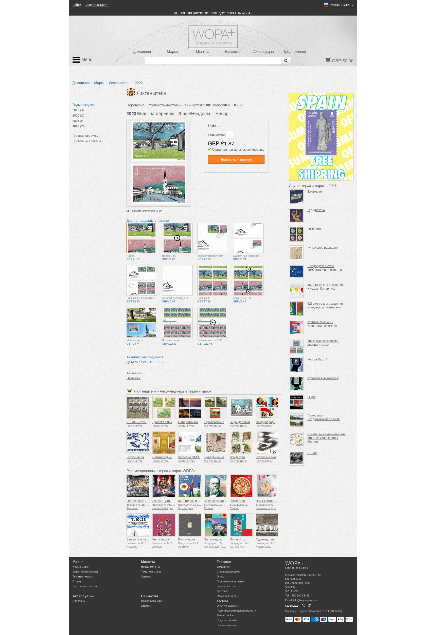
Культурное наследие (219, 457)
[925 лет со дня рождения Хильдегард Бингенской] (296, 309)
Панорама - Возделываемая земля (323, 417)
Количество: (216, 135)
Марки (172, 52)
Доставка (222, 591)
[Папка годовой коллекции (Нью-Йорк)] (215, 525)
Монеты (203, 52)
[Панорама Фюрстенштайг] (190, 407)
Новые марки (80, 566)
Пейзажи (133, 377)
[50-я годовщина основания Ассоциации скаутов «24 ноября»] (190, 486)
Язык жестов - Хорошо (271, 500)
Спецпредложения (228, 571)
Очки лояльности (227, 605)
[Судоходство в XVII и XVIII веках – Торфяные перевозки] (267, 525)
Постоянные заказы (84, 586)
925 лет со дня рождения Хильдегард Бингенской (325, 305)
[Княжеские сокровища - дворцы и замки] (296, 346)
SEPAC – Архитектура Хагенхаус (149, 422)
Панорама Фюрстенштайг (196, 422)
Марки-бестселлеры (85, 571)
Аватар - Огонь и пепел (168, 500)
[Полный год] (241, 525)
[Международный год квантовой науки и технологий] (267, 407)
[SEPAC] (296, 458)
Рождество (237, 457)
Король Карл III (317, 359)
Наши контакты (226, 625)
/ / (340, 4)
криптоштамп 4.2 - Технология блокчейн (322, 324)
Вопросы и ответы (228, 586)
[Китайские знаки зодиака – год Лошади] (267, 442)
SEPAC (312, 453)
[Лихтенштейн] (131, 91)
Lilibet (311, 397)
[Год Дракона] (296, 215)
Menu (86, 59)
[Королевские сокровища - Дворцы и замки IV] (215, 407)
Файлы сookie (225, 615)
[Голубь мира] (138, 442)
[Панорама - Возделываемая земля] (296, 420)
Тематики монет (151, 571)
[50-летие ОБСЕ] (190, 442)
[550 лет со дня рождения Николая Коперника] (296, 290)
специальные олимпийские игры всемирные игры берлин (326, 437)
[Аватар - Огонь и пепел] (164, 486)
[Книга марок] (164, 525)
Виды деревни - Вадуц (245, 422)
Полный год (238, 539)
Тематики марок (82, 576)
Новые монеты (150, 566)
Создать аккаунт (96, 4)
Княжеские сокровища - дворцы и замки (323, 342)
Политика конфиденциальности (236, 610)
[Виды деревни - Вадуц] (241, 407)
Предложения (294, 52)
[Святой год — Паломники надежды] (164, 442)
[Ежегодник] (296, 196)
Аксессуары (263, 52)
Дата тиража (136, 361)
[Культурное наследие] (215, 442)
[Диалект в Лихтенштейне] (164, 407)
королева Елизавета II (322, 378)
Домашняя (142, 52)
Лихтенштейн (119, 82)
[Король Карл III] (296, 364)
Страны (77, 581)
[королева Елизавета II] (296, 383)
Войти (76, 4)
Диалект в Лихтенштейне (170, 422)
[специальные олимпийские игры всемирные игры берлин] (296, 439)
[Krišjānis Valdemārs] (215, 486)
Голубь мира (135, 457)
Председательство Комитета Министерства (324, 268)
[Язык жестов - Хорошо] (267, 486)
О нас (220, 576)
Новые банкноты (151, 601)
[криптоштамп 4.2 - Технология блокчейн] (296, 327)
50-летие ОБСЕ (189, 457)
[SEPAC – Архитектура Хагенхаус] (138, 407)
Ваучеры (222, 600)
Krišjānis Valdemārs (217, 500)
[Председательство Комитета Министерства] (296, 271)
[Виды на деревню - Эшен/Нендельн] (141, 238)
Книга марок (160, 539)
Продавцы (78, 601)
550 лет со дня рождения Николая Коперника (325, 286)
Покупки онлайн (227, 620)
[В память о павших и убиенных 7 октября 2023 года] (138, 525)
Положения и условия (230, 581)
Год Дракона (316, 210)
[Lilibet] (296, 402)
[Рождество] (241, 442)
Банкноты (233, 52)
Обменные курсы (228, 596)
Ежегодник (314, 191)
